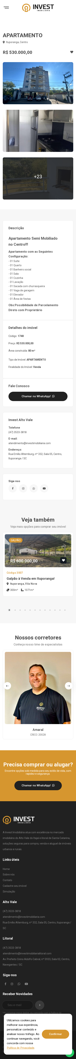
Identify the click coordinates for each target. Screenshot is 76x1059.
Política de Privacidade (20, 1047)
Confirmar (55, 1034)
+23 (38, 176)
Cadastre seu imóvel (15, 885)
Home (6, 869)
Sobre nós (9, 874)
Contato (7, 880)
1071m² (29, 589)
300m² (14, 589)
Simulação (9, 891)
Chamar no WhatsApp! (36, 396)
